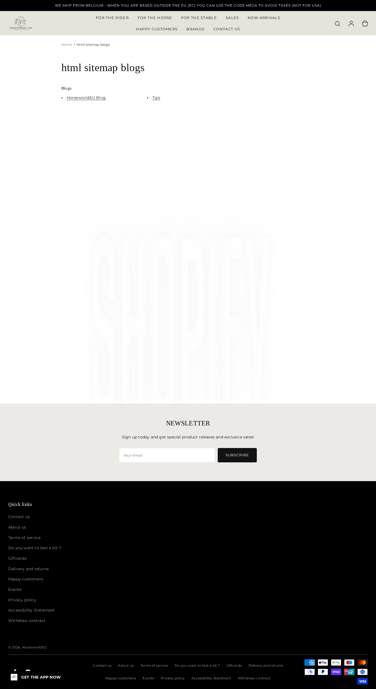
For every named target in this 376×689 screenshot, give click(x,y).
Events (148, 678)
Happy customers (120, 678)
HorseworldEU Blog (86, 97)
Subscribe (237, 455)
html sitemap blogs (93, 44)
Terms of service (154, 665)
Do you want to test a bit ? (197, 665)
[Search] (337, 24)
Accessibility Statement (211, 678)
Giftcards (234, 665)
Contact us (102, 665)
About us (126, 665)
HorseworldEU (34, 647)
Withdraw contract (254, 678)
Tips (156, 97)
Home (67, 44)
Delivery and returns (266, 665)
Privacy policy (173, 678)
